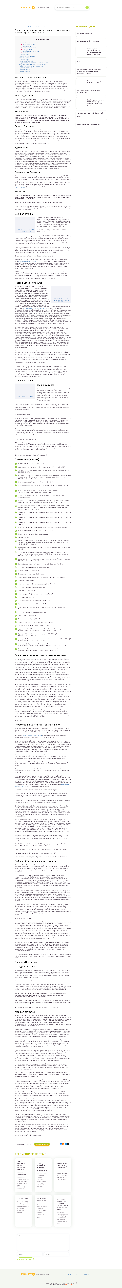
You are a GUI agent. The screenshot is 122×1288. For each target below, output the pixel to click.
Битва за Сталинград (29, 48)
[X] (68, 1144)
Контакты (86, 1274)
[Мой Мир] (66, 1144)
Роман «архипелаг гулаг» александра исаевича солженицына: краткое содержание (22, 1168)
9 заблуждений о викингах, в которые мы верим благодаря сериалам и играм (96, 102)
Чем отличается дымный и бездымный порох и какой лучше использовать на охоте (90, 114)
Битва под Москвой (29, 44)
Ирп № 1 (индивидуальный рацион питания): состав (88, 91)
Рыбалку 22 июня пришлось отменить (31, 66)
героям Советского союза (23, 187)
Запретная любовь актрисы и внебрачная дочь (33, 63)
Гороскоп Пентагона (25, 68)
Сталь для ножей (24, 58)
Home (18, 26)
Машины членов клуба (84, 33)
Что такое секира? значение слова (88, 124)
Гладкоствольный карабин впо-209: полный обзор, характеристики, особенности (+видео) (89, 71)
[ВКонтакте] (61, 1144)
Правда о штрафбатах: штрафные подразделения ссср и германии (42, 1167)
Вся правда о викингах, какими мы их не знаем (43, 1200)
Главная (70, 1274)
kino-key (27, 7)
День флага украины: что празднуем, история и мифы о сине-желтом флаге (62, 1204)
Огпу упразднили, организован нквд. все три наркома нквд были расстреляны (61, 300)
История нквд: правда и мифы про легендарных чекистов (25, 230)
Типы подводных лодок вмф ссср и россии (95, 81)
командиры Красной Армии (27, 261)
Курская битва (27, 49)
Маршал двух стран (25, 71)
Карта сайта (78, 1274)
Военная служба (24, 54)
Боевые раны (27, 46)
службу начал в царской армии (32, 735)
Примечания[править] (26, 61)
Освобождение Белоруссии (31, 51)
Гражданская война (25, 69)
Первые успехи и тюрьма (27, 56)
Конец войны (27, 53)
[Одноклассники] (63, 1144)
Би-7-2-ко (80, 62)
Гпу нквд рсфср (22, 1198)
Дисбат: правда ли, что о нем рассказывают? (62, 1165)
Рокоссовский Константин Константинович (32, 64)
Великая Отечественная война (28, 43)
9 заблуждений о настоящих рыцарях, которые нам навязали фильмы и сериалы (94, 51)
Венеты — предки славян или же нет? (25, 397)
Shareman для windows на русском (88, 41)
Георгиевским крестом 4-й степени (33, 308)
